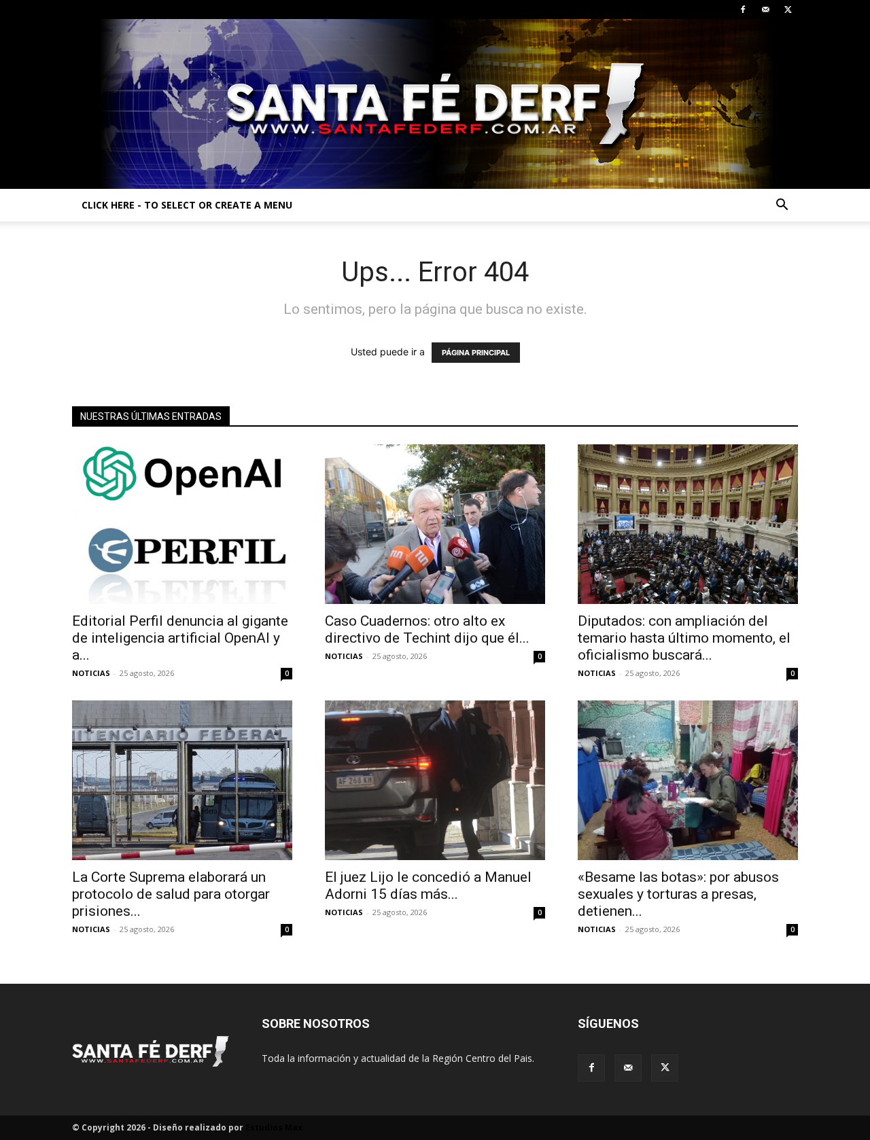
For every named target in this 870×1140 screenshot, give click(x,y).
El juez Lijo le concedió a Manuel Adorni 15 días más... (428, 885)
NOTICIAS (91, 673)
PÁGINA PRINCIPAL (476, 352)
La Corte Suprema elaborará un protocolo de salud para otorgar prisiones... (171, 894)
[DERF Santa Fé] (435, 104)
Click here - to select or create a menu (187, 204)
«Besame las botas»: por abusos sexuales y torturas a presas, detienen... (678, 894)
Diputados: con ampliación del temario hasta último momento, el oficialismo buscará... (684, 638)
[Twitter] (788, 9)
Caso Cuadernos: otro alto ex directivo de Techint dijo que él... (427, 629)
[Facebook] (743, 9)
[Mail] (765, 9)
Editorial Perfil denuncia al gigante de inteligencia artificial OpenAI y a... (180, 638)
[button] (781, 206)
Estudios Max (273, 1127)
